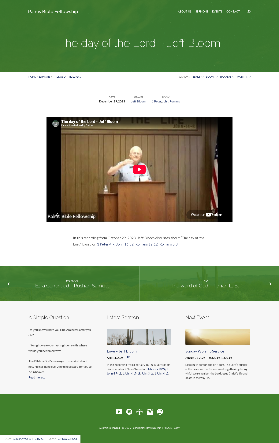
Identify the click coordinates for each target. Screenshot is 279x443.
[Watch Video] (128, 357)
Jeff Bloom (138, 101)
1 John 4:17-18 (131, 373)
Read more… (36, 377)
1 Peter (156, 101)
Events (217, 11)
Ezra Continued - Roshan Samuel (72, 286)
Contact (233, 11)
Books (210, 76)
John (165, 101)
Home (32, 76)
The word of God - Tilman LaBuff (207, 286)
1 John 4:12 (161, 373)
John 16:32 (125, 244)
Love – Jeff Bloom (122, 351)
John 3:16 (147, 373)
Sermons (201, 11)
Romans (174, 101)
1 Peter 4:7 (105, 244)
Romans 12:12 (146, 244)
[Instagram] (150, 412)
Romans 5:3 (168, 244)
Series (197, 76)
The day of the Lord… (67, 76)
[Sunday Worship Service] (217, 342)
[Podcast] (139, 412)
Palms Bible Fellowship (53, 11)
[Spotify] (160, 412)
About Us (185, 11)
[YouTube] (119, 412)
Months (242, 76)
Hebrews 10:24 (156, 369)
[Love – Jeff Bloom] (139, 342)
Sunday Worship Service (204, 351)
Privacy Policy (171, 427)
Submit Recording (109, 427)
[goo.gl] (129, 412)
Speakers (226, 76)
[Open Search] (249, 11)
